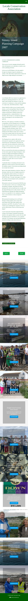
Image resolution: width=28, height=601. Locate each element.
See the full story (13, 277)
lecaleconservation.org (15, 597)
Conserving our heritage (8, 243)
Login (19, 595)
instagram (15, 600)
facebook (13, 600)
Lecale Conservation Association (14, 7)
